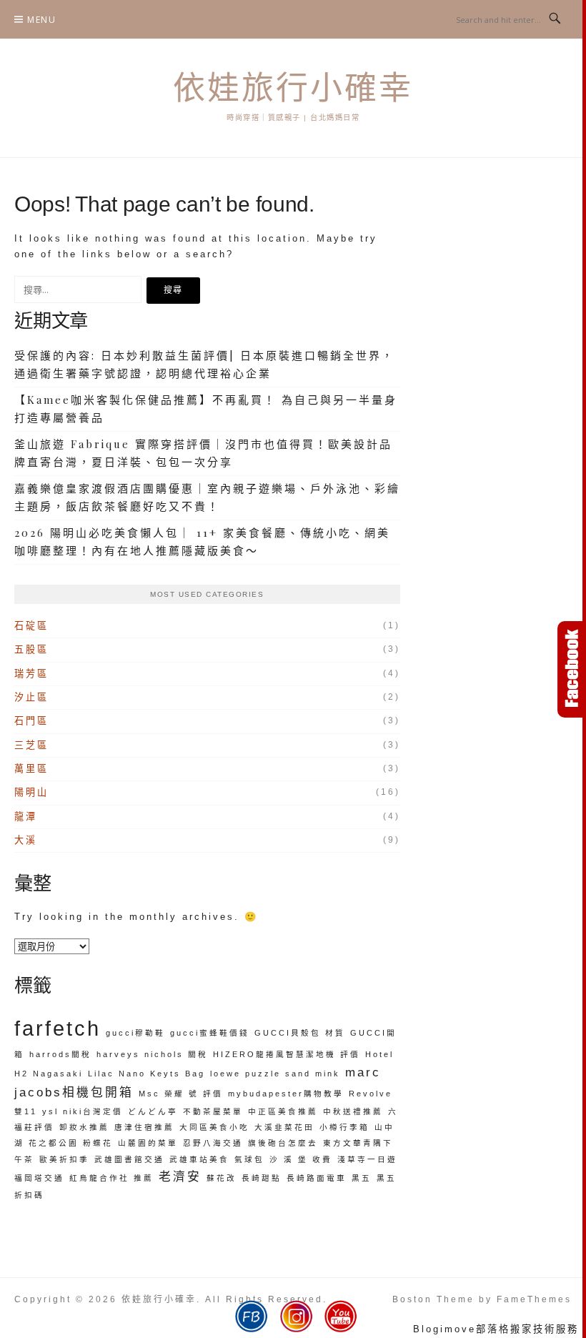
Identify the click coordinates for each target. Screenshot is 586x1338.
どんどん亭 (153, 1111)
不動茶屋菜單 (213, 1111)
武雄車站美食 (199, 1159)
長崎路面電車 (317, 1178)
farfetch (57, 1028)
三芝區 (31, 745)
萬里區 (31, 768)
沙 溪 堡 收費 (300, 1159)
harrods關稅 (60, 1054)
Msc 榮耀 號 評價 (181, 1093)
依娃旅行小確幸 (293, 88)
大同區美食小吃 (214, 1127)
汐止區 (31, 697)
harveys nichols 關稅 (152, 1054)
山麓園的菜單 (148, 1143)
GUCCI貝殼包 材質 (299, 1033)
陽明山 (31, 792)
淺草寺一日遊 (367, 1159)
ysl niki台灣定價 (82, 1111)
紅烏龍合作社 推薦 (111, 1178)
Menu (41, 20)
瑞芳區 (31, 673)
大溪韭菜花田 (284, 1127)
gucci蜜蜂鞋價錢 (209, 1033)
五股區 (31, 649)
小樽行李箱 (344, 1127)
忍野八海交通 (213, 1143)
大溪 (25, 840)
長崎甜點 (262, 1178)
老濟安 (180, 1177)
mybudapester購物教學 (286, 1093)
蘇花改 (222, 1178)
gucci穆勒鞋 (135, 1033)
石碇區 (31, 625)
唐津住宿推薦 (144, 1127)
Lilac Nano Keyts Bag (146, 1073)
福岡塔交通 (39, 1178)
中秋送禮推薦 (353, 1111)
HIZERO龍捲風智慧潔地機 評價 (286, 1054)
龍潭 (25, 816)
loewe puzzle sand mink (275, 1073)
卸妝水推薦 (84, 1127)
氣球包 (249, 1159)
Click (571, 669)
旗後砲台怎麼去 (283, 1143)
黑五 (362, 1178)
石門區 (31, 720)
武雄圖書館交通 (129, 1159)
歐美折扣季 (64, 1159)
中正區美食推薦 (283, 1111)
